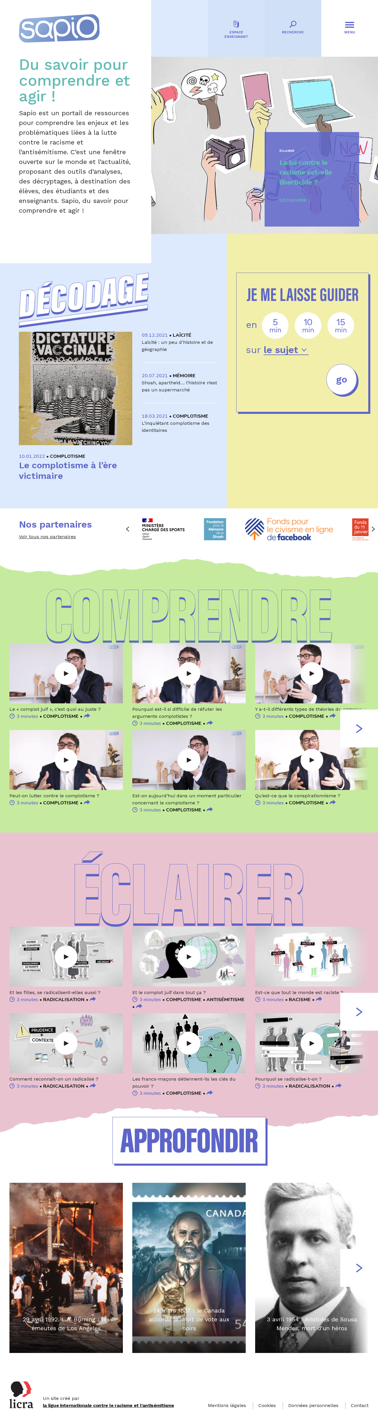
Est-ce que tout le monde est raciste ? (299, 992)
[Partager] (87, 716)
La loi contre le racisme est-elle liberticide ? (305, 172)
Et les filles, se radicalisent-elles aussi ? (54, 992)
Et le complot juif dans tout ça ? (169, 992)
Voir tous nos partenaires (47, 536)
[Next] (373, 529)
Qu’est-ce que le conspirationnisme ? (297, 795)
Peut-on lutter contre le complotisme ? (54, 795)
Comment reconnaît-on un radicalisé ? (53, 1079)
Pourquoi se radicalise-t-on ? (288, 1079)
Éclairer (286, 151)
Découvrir (292, 200)
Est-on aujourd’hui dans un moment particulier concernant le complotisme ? (187, 799)
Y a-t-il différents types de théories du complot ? (310, 709)
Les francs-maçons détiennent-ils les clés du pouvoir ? (184, 1082)
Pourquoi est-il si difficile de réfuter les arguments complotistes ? (177, 712)
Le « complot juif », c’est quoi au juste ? (55, 709)
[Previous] (127, 529)
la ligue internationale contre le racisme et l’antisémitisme (108, 1405)
